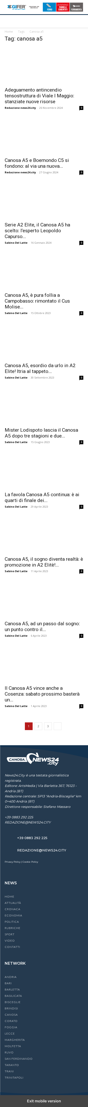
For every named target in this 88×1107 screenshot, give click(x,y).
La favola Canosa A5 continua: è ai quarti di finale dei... (42, 497)
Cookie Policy (30, 861)
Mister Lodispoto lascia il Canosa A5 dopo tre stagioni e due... (41, 433)
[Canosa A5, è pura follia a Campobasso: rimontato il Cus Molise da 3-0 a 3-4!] (44, 270)
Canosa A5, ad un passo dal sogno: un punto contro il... (42, 626)
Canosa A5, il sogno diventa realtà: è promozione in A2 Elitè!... (44, 562)
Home (9, 32)
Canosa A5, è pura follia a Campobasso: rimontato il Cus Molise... (37, 301)
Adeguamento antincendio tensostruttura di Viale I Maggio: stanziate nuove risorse (39, 95)
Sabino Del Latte (16, 242)
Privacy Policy (12, 861)
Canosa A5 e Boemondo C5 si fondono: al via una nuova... (37, 163)
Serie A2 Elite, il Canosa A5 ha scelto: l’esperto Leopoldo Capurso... (37, 230)
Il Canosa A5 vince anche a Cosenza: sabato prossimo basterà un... (42, 694)
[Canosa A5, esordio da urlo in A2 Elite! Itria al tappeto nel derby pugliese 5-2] (44, 341)
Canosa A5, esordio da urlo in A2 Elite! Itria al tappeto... (40, 368)
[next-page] (57, 726)
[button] (7, 21)
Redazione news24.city (20, 107)
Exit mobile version (44, 1101)
